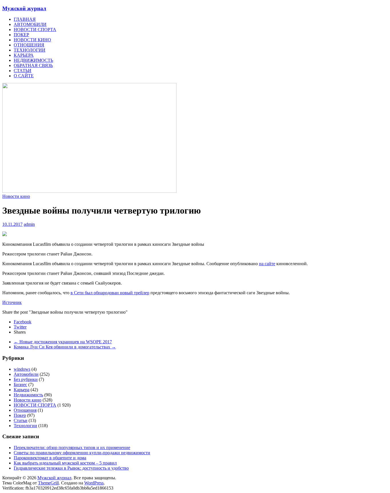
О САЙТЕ (24, 75)
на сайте (267, 263)
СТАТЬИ (22, 70)
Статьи (20, 420)
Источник (12, 302)
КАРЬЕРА (24, 55)
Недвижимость (28, 394)
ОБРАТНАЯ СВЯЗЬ (33, 65)
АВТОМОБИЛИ (30, 24)
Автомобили (26, 374)
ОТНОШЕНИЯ (29, 44)
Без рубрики (26, 379)
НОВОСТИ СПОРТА (35, 29)
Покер (20, 415)
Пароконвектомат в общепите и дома (50, 457)
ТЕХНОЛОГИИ (29, 50)
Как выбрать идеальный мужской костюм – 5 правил (65, 462)
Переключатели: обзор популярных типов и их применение (72, 447)
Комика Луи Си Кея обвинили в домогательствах (65, 346)
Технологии (25, 425)
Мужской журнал (24, 8)
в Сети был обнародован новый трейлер (110, 292)
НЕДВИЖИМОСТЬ (33, 60)
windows (22, 369)
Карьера (21, 389)
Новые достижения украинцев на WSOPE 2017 (63, 341)
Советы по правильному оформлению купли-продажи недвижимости (82, 452)
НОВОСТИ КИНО (32, 39)
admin (29, 224)
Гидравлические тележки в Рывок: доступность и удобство (71, 468)
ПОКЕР (21, 34)
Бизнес (20, 384)
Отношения (25, 410)
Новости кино (16, 196)
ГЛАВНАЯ (25, 19)
